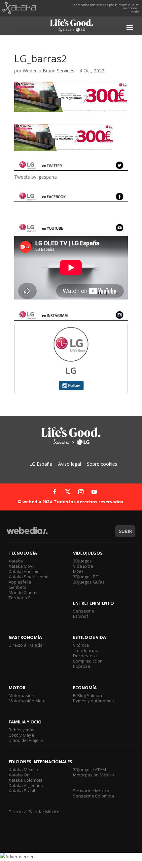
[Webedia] (27, 533)
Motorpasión (21, 695)
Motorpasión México (93, 774)
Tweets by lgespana (35, 177)
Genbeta (17, 587)
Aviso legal (69, 464)
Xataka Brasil (22, 790)
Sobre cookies (102, 464)
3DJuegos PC (85, 576)
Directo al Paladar (26, 645)
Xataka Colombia (26, 780)
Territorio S (20, 597)
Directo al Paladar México (34, 811)
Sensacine (83, 610)
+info (135, 11)
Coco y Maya (21, 735)
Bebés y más (21, 729)
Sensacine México (91, 790)
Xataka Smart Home (29, 576)
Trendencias (85, 650)
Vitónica (81, 645)
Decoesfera (85, 655)
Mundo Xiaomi (23, 592)
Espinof (80, 616)
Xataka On (19, 774)
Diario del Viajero (26, 740)
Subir (125, 531)
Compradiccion (88, 661)
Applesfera (20, 582)
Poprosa (81, 666)
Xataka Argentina (26, 785)
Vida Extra (83, 566)
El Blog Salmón (87, 695)
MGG (78, 571)
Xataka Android (24, 571)
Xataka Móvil (21, 566)
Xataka (16, 560)
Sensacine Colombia (93, 795)
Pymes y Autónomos (93, 700)
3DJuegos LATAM (89, 769)
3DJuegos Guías (89, 582)
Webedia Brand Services (48, 70)
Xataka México (23, 769)
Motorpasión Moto (27, 700)
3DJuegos (82, 560)
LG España (40, 464)
